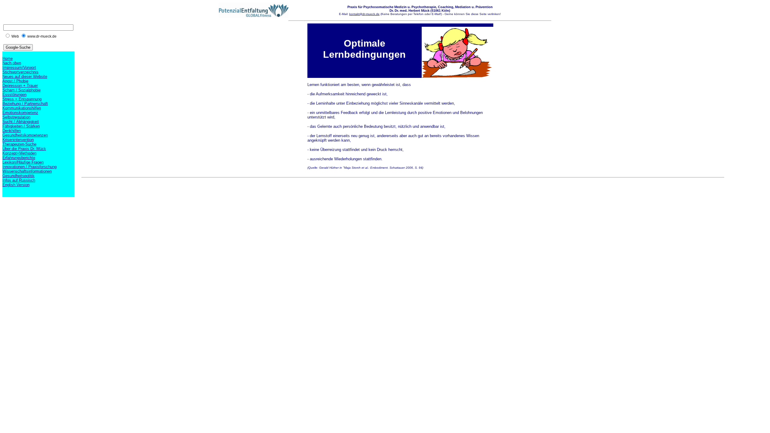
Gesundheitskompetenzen (25, 135)
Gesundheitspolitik (18, 176)
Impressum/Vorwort (19, 67)
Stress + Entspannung (22, 99)
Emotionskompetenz (20, 112)
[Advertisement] (191, 193)
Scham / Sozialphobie (21, 90)
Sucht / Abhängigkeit (20, 121)
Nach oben (11, 63)
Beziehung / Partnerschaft (25, 103)
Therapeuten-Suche (19, 144)
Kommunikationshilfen (21, 108)
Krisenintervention (18, 139)
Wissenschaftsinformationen (27, 171)
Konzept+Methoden (19, 153)
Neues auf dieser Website (24, 76)
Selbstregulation (16, 117)
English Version (15, 185)
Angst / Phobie (15, 81)
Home (7, 58)
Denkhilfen (11, 130)
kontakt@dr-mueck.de (364, 14)
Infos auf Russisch (18, 180)
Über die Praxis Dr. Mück (24, 148)
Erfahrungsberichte (18, 157)
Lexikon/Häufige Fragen (23, 162)
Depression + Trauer (20, 85)
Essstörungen (14, 94)
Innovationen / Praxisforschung (29, 166)
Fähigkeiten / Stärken (21, 126)
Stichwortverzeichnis (20, 72)
